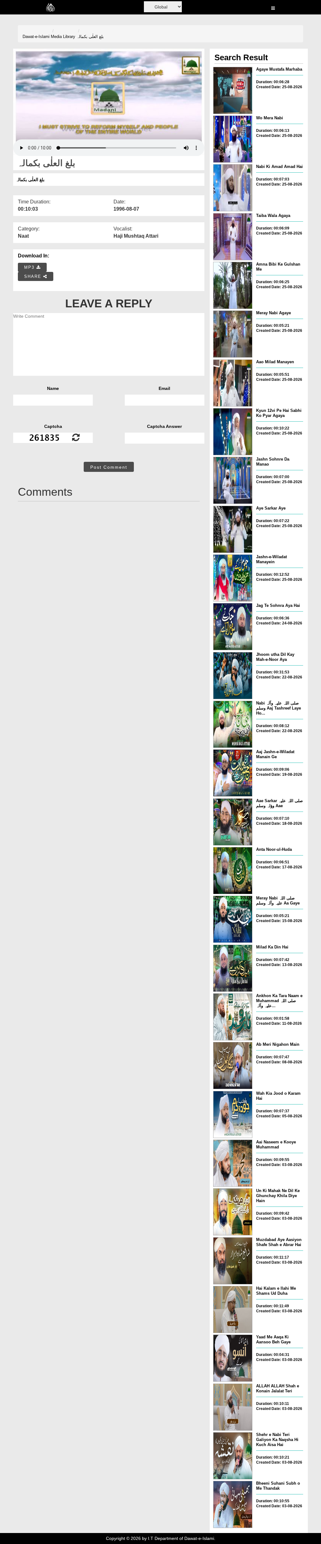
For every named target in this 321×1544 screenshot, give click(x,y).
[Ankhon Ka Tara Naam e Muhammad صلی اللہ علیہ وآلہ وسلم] (232, 1016)
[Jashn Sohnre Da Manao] (232, 480)
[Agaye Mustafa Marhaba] (232, 90)
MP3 (30, 267)
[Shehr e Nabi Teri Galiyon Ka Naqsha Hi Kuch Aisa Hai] (232, 1455)
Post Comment (108, 467)
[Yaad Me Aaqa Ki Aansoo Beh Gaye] (232, 1358)
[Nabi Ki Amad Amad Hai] (232, 187)
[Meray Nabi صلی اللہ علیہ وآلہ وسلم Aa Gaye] (232, 919)
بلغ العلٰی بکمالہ (90, 36)
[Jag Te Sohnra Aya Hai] (232, 626)
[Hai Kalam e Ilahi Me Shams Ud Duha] (232, 1309)
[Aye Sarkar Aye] (232, 529)
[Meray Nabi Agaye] (232, 334)
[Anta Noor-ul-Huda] (232, 870)
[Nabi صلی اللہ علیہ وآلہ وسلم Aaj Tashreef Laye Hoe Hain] (232, 724)
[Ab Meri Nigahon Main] (232, 1065)
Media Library (63, 36)
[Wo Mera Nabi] (232, 139)
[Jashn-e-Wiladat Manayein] (232, 578)
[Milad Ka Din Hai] (232, 968)
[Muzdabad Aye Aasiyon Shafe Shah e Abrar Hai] (232, 1260)
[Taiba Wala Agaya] (232, 236)
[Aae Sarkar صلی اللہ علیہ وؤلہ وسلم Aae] (232, 821)
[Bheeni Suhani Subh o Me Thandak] (232, 1504)
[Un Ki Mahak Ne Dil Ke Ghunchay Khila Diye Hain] (232, 1211)
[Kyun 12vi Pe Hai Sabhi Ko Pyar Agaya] (232, 431)
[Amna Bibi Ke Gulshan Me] (232, 285)
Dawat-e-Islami (36, 36)
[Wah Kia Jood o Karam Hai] (232, 1114)
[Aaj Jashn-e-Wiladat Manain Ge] (232, 772)
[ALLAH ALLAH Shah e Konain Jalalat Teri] (232, 1407)
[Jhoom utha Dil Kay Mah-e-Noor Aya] (232, 675)
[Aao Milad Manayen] (232, 383)
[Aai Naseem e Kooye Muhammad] (232, 1163)
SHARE (33, 276)
